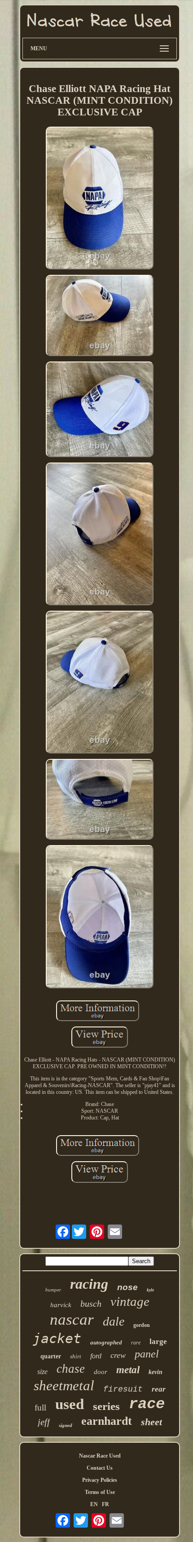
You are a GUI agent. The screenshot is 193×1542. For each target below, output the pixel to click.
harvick (60, 1304)
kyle (150, 1289)
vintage (129, 1301)
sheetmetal (64, 1385)
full (40, 1407)
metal (128, 1369)
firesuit (123, 1389)
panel (147, 1354)
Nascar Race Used (100, 1456)
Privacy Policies (99, 1480)
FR (105, 1504)
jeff (44, 1422)
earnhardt (106, 1420)
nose (127, 1287)
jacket (57, 1338)
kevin (155, 1372)
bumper (53, 1289)
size (42, 1371)
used (69, 1404)
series (106, 1406)
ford (95, 1356)
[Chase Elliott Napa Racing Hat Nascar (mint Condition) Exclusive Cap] (99, 199)
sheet (151, 1421)
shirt (75, 1356)
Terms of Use (100, 1492)
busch (90, 1303)
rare (135, 1342)
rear (159, 1389)
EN (94, 1504)
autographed (106, 1342)
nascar (72, 1319)
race (147, 1404)
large (158, 1341)
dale (113, 1321)
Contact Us (100, 1468)
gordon (141, 1325)
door (100, 1371)
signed (65, 1425)
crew (118, 1355)
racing (89, 1284)
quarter (50, 1356)
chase (71, 1368)
